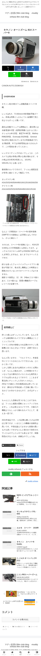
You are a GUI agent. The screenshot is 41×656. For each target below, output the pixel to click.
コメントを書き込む (20, 619)
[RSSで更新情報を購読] (30, 474)
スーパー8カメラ (9, 445)
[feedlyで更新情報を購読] (11, 474)
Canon (21, 445)
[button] (27, 74)
